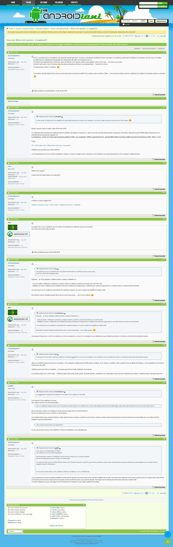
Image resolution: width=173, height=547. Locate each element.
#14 (164, 192)
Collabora (59, 2)
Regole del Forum (56, 526)
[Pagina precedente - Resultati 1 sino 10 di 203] (142, 36)
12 (154, 36)
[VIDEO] (59, 514)
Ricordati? (127, 24)
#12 (164, 107)
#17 (164, 304)
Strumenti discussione (148, 48)
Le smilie (53, 510)
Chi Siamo (43, 2)
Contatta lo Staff (145, 531)
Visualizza (160, 48)
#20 (164, 438)
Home (13, 2)
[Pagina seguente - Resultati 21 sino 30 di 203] (157, 36)
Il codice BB (54, 508)
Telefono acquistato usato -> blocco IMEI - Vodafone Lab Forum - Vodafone (56, 205)
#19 (164, 382)
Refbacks (11, 522)
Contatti (74, 2)
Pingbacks (12, 520)
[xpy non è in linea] (12, 227)
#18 (164, 345)
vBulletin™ (86, 539)
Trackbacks (54, 518)
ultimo (162, 36)
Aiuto (151, 21)
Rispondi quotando (160, 94)
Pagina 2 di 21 (129, 36)
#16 (164, 259)
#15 (164, 219)
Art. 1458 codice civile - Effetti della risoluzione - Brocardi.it (51, 145)
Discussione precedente (78, 500)
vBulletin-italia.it (93, 543)
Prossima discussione (95, 500)
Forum (28, 2)
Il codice (53, 512)
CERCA (160, 3)
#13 (164, 163)
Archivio (162, 531)
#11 (164, 52)
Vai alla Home (155, 531)
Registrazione (161, 21)
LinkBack (136, 48)
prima (138, 36)
